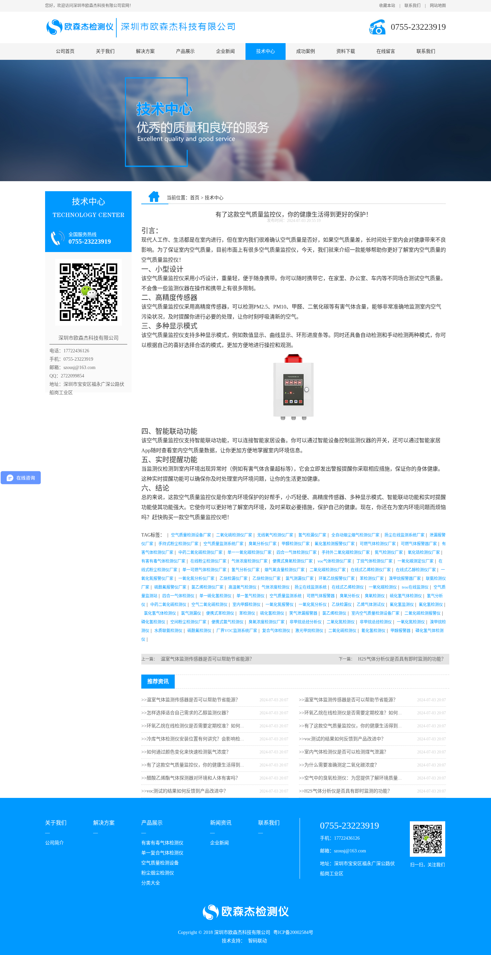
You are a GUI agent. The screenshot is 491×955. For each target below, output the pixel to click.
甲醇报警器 (400, 630)
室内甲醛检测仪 (246, 604)
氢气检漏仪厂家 (312, 535)
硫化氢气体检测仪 (406, 596)
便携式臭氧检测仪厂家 (293, 561)
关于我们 (105, 51)
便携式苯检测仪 (220, 613)
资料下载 (345, 51)
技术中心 (265, 51)
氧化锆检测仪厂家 (424, 552)
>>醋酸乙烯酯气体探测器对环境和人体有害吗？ (190, 778)
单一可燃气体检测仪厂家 (204, 570)
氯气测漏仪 (191, 613)
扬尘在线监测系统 (311, 587)
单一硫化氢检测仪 (215, 596)
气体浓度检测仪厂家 (249, 561)
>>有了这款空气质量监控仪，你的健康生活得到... (192, 764)
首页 (194, 197)
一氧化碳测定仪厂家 (415, 561)
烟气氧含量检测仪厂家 (285, 570)
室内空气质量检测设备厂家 (375, 613)
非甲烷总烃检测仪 (376, 622)
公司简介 (54, 842)
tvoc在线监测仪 (415, 587)
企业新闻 (225, 51)
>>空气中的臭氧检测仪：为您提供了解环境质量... (350, 778)
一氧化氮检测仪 (411, 622)
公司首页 (65, 51)
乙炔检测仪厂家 (267, 578)
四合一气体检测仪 (178, 596)
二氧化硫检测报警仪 (422, 613)
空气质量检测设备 (160, 862)
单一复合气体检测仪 (162, 852)
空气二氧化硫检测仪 (209, 604)
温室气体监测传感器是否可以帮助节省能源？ (207, 659)
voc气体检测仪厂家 (334, 561)
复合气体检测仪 (276, 630)
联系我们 (412, 5)
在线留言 (385, 51)
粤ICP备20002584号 (293, 932)
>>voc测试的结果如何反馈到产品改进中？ (184, 791)
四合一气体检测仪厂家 (297, 552)
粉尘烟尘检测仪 (157, 872)
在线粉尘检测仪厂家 (208, 561)
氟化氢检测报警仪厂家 (335, 544)
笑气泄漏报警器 (303, 613)
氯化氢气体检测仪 (160, 613)
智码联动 (257, 940)
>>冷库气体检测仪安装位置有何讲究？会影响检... (192, 738)
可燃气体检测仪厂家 (378, 544)
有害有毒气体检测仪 (162, 842)
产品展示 (185, 51)
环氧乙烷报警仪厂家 (337, 578)
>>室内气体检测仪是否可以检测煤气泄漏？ (343, 751)
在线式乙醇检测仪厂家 (416, 570)
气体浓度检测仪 (276, 587)
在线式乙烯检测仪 (348, 587)
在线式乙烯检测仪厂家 (371, 570)
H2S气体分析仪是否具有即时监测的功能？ (402, 659)
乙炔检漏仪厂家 (233, 578)
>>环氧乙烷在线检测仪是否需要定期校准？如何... (192, 725)
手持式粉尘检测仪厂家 (178, 544)
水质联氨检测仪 (168, 630)
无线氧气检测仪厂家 (275, 535)
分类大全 (150, 882)
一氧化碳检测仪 (383, 587)
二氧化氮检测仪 (341, 622)
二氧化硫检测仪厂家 (234, 535)
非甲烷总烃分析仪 (306, 622)
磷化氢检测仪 (153, 622)
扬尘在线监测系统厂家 (404, 535)
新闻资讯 (220, 823)
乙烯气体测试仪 (371, 604)
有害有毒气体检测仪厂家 (163, 561)
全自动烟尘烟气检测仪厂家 (355, 535)
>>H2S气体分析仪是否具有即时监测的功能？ (345, 791)
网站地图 (438, 5)
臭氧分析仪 (350, 596)
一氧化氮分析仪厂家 (196, 578)
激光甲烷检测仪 (309, 630)
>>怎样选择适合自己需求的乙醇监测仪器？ (186, 712)
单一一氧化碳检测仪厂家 (249, 552)
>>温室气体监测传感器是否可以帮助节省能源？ (190, 699)
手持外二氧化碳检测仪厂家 (346, 552)
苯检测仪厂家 (372, 578)
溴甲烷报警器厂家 (405, 578)
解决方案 (145, 51)
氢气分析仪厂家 (245, 570)
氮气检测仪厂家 (389, 552)
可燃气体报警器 (321, 596)
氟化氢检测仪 (431, 604)
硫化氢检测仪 (272, 613)
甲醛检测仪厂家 (296, 544)
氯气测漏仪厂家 (300, 578)
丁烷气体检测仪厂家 (374, 561)
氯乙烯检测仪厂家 (207, 587)
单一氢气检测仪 (250, 596)
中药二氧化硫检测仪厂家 (200, 552)
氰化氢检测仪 (373, 630)
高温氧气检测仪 (242, 587)
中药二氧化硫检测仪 (168, 604)
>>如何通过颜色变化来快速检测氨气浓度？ (186, 751)
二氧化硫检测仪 (342, 630)
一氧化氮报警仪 (280, 604)
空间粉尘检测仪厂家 (188, 622)
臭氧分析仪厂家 (263, 544)
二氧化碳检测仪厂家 (328, 570)
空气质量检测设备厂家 (191, 535)
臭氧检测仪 (375, 596)
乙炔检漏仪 (342, 604)
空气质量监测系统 (286, 596)
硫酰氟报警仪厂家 (170, 587)
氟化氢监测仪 (402, 604)
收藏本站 (387, 5)
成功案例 (305, 51)
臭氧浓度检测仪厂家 (267, 622)
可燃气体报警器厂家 (419, 544)
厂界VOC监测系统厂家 (236, 630)
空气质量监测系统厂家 (223, 544)
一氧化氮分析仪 (313, 604)
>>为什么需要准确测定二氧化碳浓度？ (339, 764)
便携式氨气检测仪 (227, 622)
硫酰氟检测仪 (199, 630)
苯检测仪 (247, 613)
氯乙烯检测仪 (334, 613)
